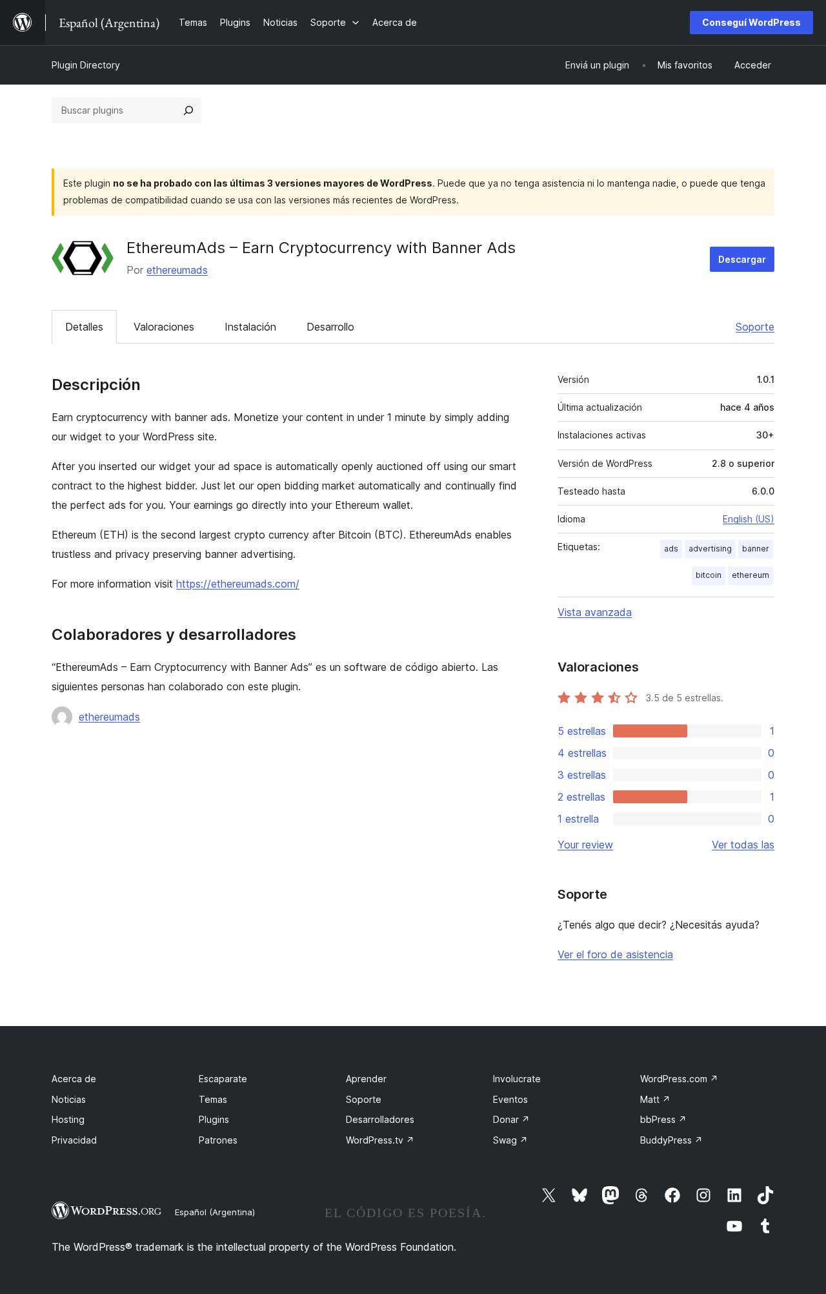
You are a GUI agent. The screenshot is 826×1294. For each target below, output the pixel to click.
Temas (213, 1099)
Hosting (68, 1119)
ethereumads (177, 269)
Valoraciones (164, 326)
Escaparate (223, 1078)
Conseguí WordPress (751, 22)
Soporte (755, 326)
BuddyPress (671, 1140)
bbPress (663, 1119)
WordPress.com (679, 1078)
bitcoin (708, 575)
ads (671, 548)
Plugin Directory (86, 64)
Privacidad (74, 1140)
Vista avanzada (595, 612)
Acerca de (74, 1078)
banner (755, 548)
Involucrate (517, 1078)
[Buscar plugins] (188, 110)
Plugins (214, 1119)
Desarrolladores (380, 1119)
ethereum (750, 575)
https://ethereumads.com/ (237, 583)
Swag (510, 1140)
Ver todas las (743, 844)
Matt (655, 1099)
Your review (585, 844)
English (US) (748, 518)
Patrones (218, 1140)
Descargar (742, 259)
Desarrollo (330, 326)
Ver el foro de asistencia (615, 954)
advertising (710, 548)
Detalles (84, 326)
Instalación (250, 326)
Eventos (510, 1099)
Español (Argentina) (215, 1212)
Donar (511, 1119)
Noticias (69, 1099)
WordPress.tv (380, 1140)
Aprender (366, 1078)
